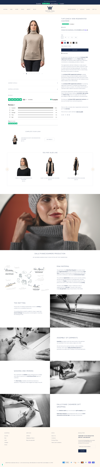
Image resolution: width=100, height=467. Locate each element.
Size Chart (65, 53)
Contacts (53, 438)
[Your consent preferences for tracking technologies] (2, 464)
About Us (53, 435)
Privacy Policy (54, 440)
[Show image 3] (29, 73)
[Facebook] (65, 114)
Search (88, 9)
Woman (5, 9)
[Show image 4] (31, 73)
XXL (76, 37)
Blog (34, 9)
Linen (5, 440)
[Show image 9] (39, 73)
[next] (92, 169)
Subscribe (82, 450)
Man (11, 9)
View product (49, 139)
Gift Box (28, 435)
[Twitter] (67, 114)
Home (16, 9)
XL (72, 37)
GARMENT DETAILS (12, 83)
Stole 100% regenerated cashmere (76, 178)
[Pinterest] (69, 114)
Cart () (94, 9)
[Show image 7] (36, 73)
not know (68, 108)
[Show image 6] (34, 73)
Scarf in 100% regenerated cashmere (50, 178)
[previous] (7, 169)
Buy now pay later (30, 440)
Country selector (72, 9)
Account (82, 9)
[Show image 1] (26, 73)
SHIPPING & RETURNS (13, 89)
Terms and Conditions (56, 442)
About (28, 9)
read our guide (79, 111)
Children (6, 442)
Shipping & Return (30, 438)
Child (22, 9)
